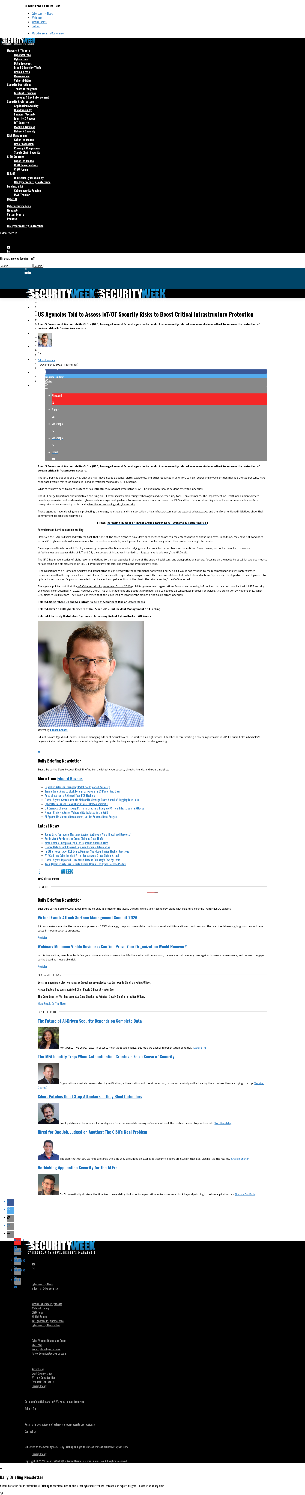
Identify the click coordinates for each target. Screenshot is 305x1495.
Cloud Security (23, 110)
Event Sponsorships (42, 1373)
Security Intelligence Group (46, 1349)
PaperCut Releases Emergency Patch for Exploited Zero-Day (77, 787)
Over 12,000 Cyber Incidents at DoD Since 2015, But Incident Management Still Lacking (104, 609)
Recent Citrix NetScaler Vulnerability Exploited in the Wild (76, 812)
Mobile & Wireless (24, 127)
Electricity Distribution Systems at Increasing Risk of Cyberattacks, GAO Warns (100, 616)
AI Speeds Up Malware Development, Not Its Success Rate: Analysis (81, 817)
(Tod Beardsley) (223, 1123)
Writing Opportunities (43, 1377)
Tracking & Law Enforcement (31, 97)
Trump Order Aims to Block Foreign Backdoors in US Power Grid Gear (82, 791)
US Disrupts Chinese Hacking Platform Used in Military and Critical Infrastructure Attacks (94, 808)
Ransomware (21, 76)
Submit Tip (30, 1409)
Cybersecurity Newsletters (46, 1325)
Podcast (36, 26)
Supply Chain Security (27, 152)
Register (42, 937)
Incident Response (25, 93)
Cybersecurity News (42, 13)
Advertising (38, 1369)
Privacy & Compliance (27, 148)
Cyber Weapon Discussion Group (49, 1341)
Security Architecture (20, 101)
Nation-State (22, 72)
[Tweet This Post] (156, 376)
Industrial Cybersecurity (29, 178)
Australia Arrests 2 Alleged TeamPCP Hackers (70, 795)
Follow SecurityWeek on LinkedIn (49, 1353)
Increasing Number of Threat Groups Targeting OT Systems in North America (157, 523)
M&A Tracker (22, 195)
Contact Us (31, 1431)
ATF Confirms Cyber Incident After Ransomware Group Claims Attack (82, 855)
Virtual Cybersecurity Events (47, 1304)
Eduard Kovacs (46, 360)
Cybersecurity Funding (27, 190)
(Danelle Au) (200, 1047)
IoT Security (21, 123)
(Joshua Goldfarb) (245, 1194)
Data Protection (24, 144)
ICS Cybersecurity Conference (48, 33)
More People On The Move (51, 1003)
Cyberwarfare (22, 55)
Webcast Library (40, 1308)
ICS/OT (11, 173)
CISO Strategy (15, 157)
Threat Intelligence (25, 89)
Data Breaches (23, 63)
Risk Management (18, 135)
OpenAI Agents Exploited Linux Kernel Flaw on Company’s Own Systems (82, 860)
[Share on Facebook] (156, 371)
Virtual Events (39, 22)
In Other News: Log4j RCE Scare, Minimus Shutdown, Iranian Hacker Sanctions (87, 851)
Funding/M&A (15, 186)
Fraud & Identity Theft (27, 68)
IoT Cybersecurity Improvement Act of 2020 (104, 586)
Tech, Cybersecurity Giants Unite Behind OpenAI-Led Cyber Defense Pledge (85, 864)
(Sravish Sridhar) (240, 1158)
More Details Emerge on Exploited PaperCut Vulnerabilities (76, 843)
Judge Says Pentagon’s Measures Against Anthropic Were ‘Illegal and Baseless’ (87, 834)
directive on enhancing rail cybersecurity (111, 504)
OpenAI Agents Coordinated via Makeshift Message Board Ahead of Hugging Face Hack (92, 800)
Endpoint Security (24, 114)
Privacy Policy (39, 1386)
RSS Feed (37, 1345)
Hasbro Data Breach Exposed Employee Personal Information (77, 847)
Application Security (26, 106)
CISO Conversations (26, 165)
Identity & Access (24, 118)
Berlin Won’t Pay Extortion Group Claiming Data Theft (74, 839)
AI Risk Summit (40, 1317)
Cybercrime (21, 59)
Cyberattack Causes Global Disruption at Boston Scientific (76, 804)
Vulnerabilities (22, 80)
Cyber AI (12, 199)
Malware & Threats (18, 51)
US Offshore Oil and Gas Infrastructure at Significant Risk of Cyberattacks (97, 602)
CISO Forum (21, 169)
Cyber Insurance (24, 140)
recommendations (92, 559)
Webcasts (37, 18)
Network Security (24, 131)
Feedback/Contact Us (43, 1382)
